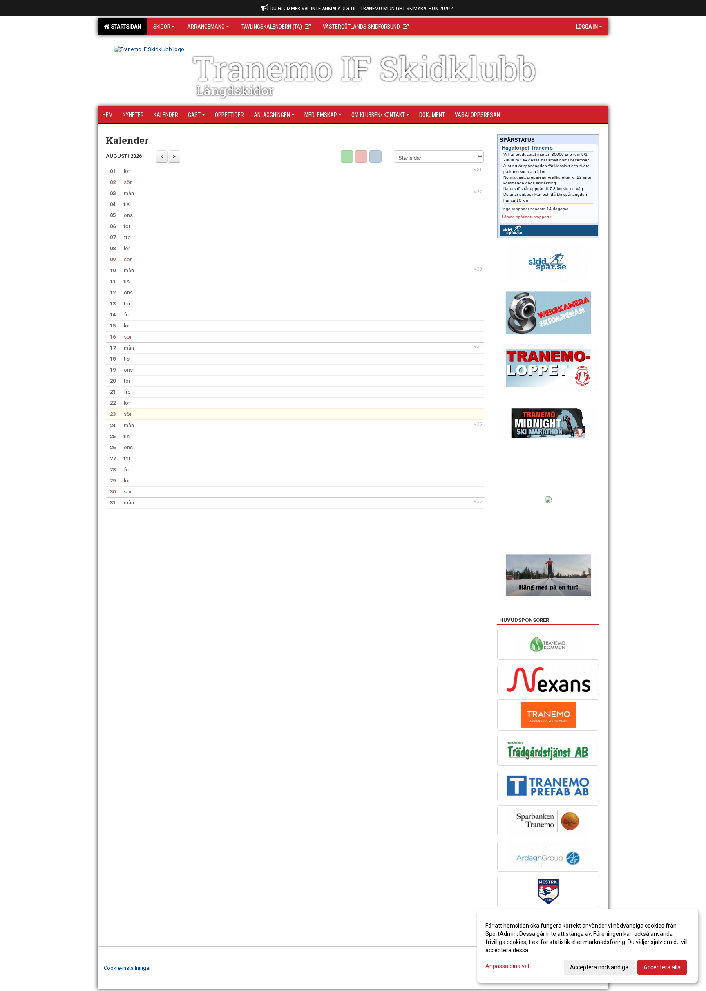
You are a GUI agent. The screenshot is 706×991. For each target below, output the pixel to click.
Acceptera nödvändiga (599, 967)
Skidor (161, 26)
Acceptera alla (662, 967)
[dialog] (587, 946)
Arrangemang (206, 26)
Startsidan (125, 26)
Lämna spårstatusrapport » (527, 217)
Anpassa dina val (507, 966)
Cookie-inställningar (127, 968)
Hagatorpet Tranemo (527, 148)
